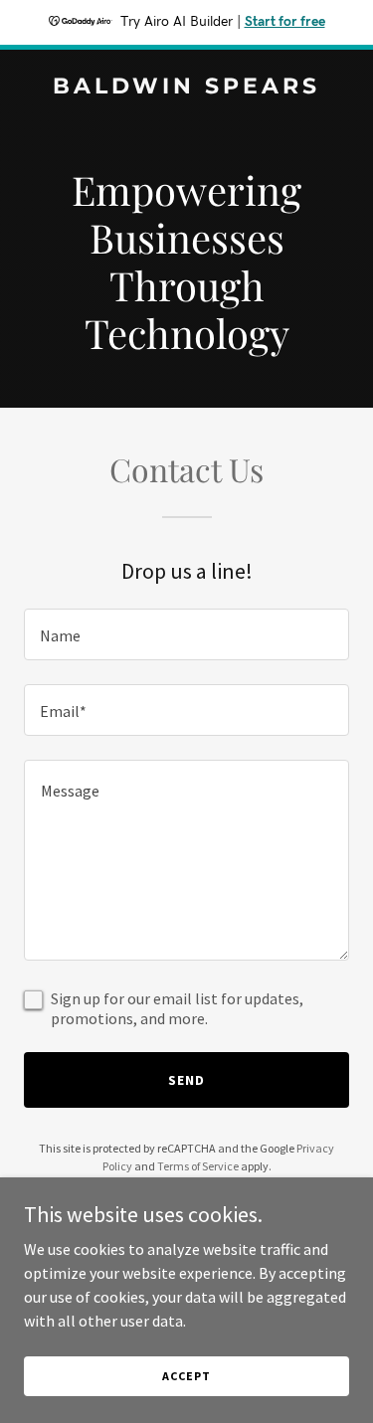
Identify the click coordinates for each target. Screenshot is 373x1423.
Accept (186, 1375)
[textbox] (186, 634)
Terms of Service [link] (198, 1165)
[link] (186, 87)
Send (186, 1080)
